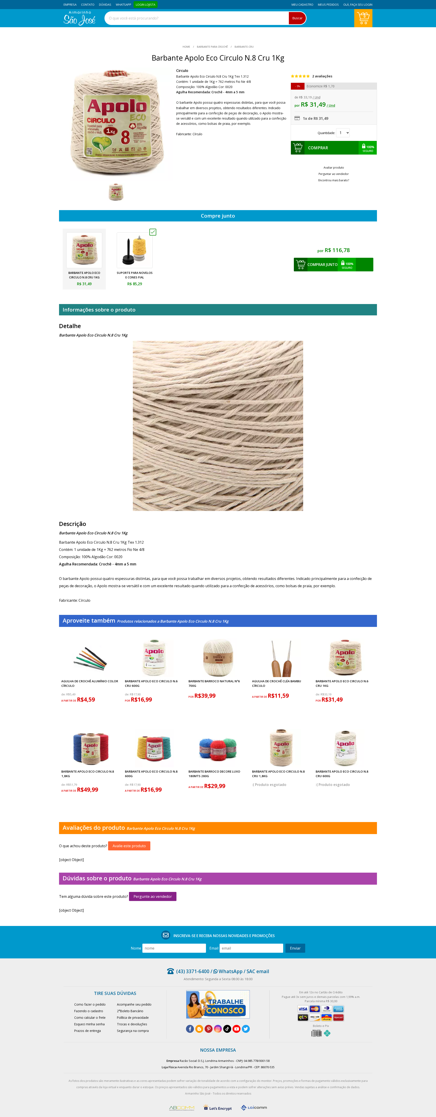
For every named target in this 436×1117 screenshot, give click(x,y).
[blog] (199, 1029)
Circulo (182, 70)
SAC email (258, 971)
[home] (79, 24)
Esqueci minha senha (89, 1024)
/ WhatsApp (226, 971)
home (187, 46)
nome (136, 948)
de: (63, 694)
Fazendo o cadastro (88, 1011)
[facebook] (190, 1029)
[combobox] (205, 18)
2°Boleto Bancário (130, 1011)
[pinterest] (209, 1029)
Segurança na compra (133, 1031)
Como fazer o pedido (90, 1004)
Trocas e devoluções (132, 1024)
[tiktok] (227, 1029)
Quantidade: (327, 133)
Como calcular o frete (90, 1017)
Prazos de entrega (87, 1031)
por (128, 700)
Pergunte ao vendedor (153, 896)
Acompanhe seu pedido (134, 1004)
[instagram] (218, 1029)
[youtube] (236, 1029)
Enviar (295, 948)
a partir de (69, 700)
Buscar (297, 18)
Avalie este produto (129, 845)
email (213, 948)
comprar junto (322, 264)
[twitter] (246, 1029)
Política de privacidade (133, 1017)
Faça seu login (361, 4)
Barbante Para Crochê (212, 46)
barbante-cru (244, 46)
